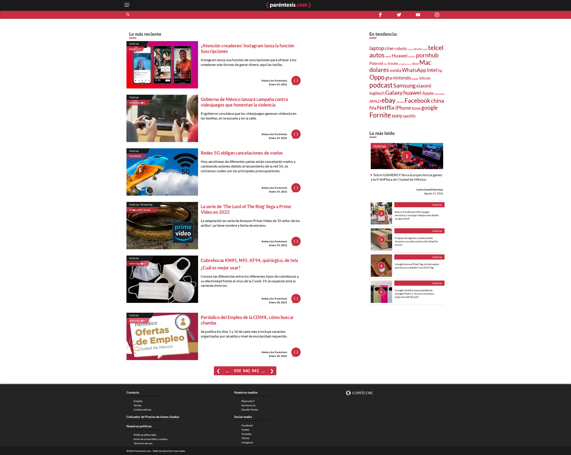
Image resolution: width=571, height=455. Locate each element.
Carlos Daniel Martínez (429, 189)
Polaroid (376, 63)
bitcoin (424, 78)
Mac (425, 62)
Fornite (380, 115)
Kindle (393, 63)
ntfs (385, 64)
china (437, 100)
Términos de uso (143, 443)
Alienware (439, 93)
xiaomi (423, 85)
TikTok (245, 438)
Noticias (134, 43)
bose (416, 108)
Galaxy (394, 92)
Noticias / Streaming (140, 204)
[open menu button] (127, 5)
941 (255, 370)
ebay (388, 100)
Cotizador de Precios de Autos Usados (152, 417)
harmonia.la (248, 405)
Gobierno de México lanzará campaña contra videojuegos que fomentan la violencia (244, 101)
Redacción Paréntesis (274, 80)
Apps (132, 48)
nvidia (395, 70)
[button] (128, 14)
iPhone (403, 108)
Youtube (246, 434)
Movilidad (135, 156)
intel (432, 70)
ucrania (402, 64)
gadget (415, 78)
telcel (435, 47)
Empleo (138, 401)
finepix (410, 49)
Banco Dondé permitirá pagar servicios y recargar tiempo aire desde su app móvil (417, 215)
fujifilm (411, 56)
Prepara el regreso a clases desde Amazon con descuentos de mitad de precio (416, 241)
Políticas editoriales (145, 434)
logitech (377, 93)
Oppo (377, 77)
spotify (409, 115)
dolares (379, 69)
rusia (424, 49)
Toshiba (400, 102)
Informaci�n (137, 102)
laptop (376, 48)
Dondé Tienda (249, 409)
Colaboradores (142, 409)
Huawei (400, 55)
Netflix (386, 107)
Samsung (404, 85)
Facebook (417, 100)
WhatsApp (414, 70)
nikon (415, 63)
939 (237, 370)
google (429, 107)
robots (400, 48)
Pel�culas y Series (140, 210)
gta (388, 78)
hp (440, 70)
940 (246, 370)
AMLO (375, 101)
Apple (428, 93)
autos (377, 55)
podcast (381, 85)
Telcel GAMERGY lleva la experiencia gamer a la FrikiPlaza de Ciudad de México (407, 177)
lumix (409, 64)
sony (397, 115)
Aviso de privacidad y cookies (151, 439)
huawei (412, 92)
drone (418, 49)
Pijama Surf (247, 401)
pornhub (427, 55)
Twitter (245, 429)
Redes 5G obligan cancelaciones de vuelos (242, 152)
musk (388, 56)
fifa (372, 108)
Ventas (137, 405)
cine (389, 48)
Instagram (247, 442)
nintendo (402, 77)
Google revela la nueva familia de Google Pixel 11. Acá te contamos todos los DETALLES (414, 294)
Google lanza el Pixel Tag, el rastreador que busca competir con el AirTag (417, 265)
